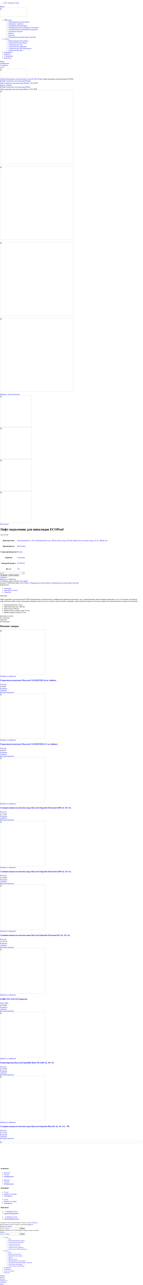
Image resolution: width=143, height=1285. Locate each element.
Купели (11, 33)
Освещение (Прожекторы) (17, 26)
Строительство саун (15, 45)
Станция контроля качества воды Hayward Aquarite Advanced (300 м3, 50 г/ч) (35, 808)
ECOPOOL (21, 563)
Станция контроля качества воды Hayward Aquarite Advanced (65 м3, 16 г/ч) (35, 935)
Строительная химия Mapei (16, 1266)
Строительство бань (15, 50)
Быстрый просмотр (7, 692)
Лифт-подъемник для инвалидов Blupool (15, 83)
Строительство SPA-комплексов (19, 48)
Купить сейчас (13, 575)
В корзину (4, 575)
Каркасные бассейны (14, 1254)
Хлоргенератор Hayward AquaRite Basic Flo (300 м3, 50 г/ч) (27, 1063)
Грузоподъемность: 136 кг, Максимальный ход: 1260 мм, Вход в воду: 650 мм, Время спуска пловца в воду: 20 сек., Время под (62, 540)
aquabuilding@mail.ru (11, 1213)
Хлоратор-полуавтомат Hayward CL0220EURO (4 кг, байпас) (28, 680)
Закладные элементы (15, 24)
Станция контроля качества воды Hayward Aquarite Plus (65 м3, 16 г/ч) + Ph (34, 1126)
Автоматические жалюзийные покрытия (22, 29)
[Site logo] (13, 16)
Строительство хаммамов (17, 46)
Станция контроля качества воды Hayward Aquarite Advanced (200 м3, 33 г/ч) (35, 871)
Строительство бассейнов (17, 43)
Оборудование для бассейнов (18, 22)
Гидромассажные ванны (15, 1256)
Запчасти (11, 35)
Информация (9, 1176)
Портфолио (8, 1196)
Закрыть (2, 1232)
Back (9, 1239)
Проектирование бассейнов (18, 41)
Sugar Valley (4, 1003)
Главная (3, 79)
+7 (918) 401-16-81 (10, 1211)
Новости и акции (10, 1194)
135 (18, 569)
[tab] (73, 588)
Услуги (6, 1175)
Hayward (3, 684)
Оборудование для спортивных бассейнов (23, 28)
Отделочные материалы (15, 1264)
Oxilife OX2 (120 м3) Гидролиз (13, 999)
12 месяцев (21, 557)
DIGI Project (38, 79)
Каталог (7, 1173)
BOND (10, 1226)
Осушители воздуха (15, 31)
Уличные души (12, 1259)
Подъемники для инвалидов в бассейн (22, 37)
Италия (19, 552)
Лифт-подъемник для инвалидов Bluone (14, 89)
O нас (6, 1192)
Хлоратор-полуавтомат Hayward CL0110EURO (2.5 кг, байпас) (29, 744)
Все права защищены (31, 1222)
